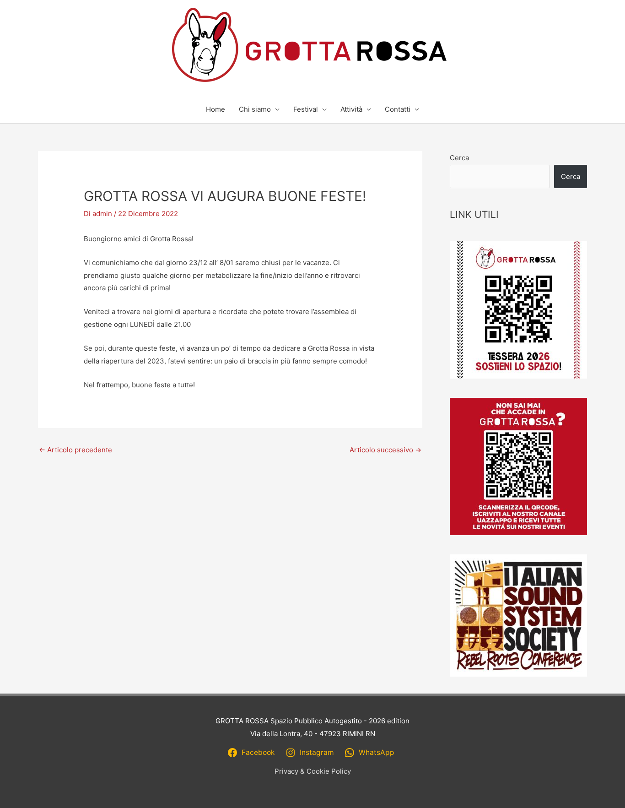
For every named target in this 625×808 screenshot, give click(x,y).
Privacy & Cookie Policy (313, 771)
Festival (305, 109)
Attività (351, 109)
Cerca (459, 157)
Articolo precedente (75, 449)
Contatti (397, 109)
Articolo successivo (385, 449)
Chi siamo (255, 109)
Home (215, 109)
